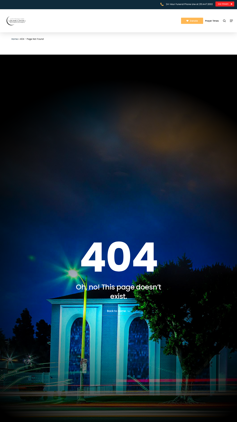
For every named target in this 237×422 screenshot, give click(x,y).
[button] (224, 4)
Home (14, 39)
